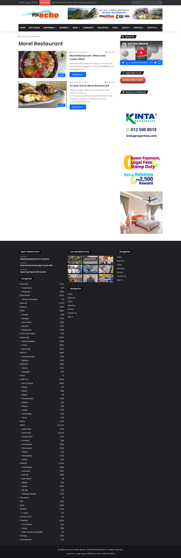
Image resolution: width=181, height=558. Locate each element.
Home (22, 28)
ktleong (74, 52)
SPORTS (23, 509)
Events (24, 345)
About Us (71, 298)
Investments (27, 288)
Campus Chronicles (29, 299)
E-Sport (25, 513)
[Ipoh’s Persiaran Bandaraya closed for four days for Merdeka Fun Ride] (75, 278)
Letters (24, 486)
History (25, 368)
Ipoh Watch (26, 479)
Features (23, 307)
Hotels (24, 528)
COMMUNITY (88, 28)
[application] (141, 53)
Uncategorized (26, 540)
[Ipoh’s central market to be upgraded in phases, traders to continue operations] (106, 278)
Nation (22, 421)
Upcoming (26, 349)
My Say (25, 490)
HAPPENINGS (49, 28)
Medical (25, 360)
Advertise (71, 305)
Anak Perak (26, 429)
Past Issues (34, 28)
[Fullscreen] (159, 62)
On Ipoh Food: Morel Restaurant (89, 85)
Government (27, 448)
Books (24, 391)
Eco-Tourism (27, 524)
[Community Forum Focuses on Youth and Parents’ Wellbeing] (90, 278)
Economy (26, 440)
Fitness (24, 406)
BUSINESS (63, 28)
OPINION (164, 28)
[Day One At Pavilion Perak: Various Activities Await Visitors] (106, 260)
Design (24, 395)
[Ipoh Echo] (41, 14)
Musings (25, 318)
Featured (23, 303)
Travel (24, 418)
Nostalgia (26, 372)
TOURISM (24, 520)
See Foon (74, 82)
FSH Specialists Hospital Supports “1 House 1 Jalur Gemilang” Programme (80, 2)
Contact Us (72, 313)
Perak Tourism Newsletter (32, 532)
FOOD (114, 28)
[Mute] (155, 62)
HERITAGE (138, 28)
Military (25, 452)
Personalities (27, 456)
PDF (21, 501)
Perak (22, 505)
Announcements (28, 341)
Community (26, 433)
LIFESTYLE (151, 28)
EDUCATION (102, 28)
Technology (26, 414)
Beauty (24, 387)
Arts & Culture (27, 383)
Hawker (25, 315)
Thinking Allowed (29, 494)
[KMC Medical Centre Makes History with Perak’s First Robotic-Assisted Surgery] (90, 269)
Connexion (26, 471)
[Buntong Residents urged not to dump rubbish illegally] (75, 260)
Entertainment (27, 398)
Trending (23, 536)
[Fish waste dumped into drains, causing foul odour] (106, 269)
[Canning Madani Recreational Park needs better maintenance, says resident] (90, 260)
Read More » (78, 74)
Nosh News (26, 322)
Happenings (24, 337)
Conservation (27, 437)
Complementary (28, 356)
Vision (70, 302)
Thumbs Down (25, 517)
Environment (27, 444)
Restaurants (26, 330)
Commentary (27, 467)
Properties (26, 292)
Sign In (70, 317)
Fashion (25, 402)
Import (22, 376)
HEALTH (125, 28)
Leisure (25, 410)
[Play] (123, 62)
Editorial (25, 475)
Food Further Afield (27, 334)
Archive (71, 309)
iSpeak (24, 482)
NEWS (75, 28)
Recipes (25, 326)
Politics (25, 459)
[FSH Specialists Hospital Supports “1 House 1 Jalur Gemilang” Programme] (75, 269)
